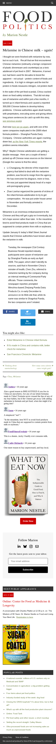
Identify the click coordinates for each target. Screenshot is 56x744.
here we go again (20, 127)
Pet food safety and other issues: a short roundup (27, 718)
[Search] (52, 3)
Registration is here (24, 617)
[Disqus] (28, 415)
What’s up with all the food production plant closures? (29, 709)
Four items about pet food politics (20, 693)
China (9, 376)
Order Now (28, 521)
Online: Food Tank (14, 713)
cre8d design (48, 741)
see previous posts (12, 121)
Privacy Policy (7, 737)
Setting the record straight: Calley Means (23, 722)
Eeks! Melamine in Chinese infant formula (27, 340)
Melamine (17, 376)
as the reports (27, 141)
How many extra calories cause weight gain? (41, 367)
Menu (9, 3)
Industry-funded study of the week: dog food (25, 697)
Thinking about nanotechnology (11, 367)
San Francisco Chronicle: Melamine (24, 354)
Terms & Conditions (22, 737)
